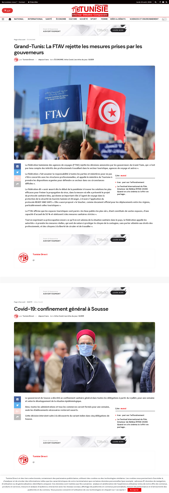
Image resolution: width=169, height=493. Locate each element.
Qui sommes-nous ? (9, 2)
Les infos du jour (81, 60)
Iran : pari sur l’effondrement (130, 182)
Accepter (134, 490)
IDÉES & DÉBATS (118, 19)
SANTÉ (49, 19)
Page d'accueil (19, 40)
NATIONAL (19, 19)
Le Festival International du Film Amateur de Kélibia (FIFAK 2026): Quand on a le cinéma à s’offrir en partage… (133, 190)
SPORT (93, 19)
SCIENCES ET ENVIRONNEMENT (144, 19)
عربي (8, 10)
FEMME (104, 19)
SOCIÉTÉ (84, 19)
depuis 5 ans (43, 60)
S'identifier (33, 2)
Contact (22, 2)
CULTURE (73, 19)
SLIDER (91, 60)
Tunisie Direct (28, 60)
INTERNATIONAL (35, 19)
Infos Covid (68, 60)
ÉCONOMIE (61, 19)
